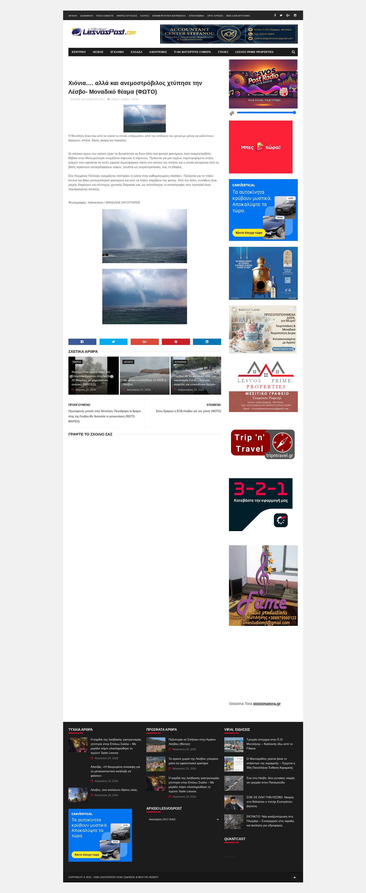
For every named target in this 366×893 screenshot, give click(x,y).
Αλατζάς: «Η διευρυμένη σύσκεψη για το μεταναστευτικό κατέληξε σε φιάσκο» (115, 771)
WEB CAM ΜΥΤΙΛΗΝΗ (238, 16)
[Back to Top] (294, 877)
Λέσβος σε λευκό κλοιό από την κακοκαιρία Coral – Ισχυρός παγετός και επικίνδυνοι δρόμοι (195, 380)
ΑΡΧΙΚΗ (72, 16)
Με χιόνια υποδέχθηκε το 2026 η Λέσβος (144, 382)
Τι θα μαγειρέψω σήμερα (192, 52)
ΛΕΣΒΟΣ (98, 52)
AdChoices (230, 857)
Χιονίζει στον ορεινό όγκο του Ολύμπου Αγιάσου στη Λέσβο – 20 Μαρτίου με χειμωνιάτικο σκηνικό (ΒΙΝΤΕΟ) (92, 378)
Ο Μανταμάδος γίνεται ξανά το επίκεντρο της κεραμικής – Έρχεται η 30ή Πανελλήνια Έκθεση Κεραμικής (271, 763)
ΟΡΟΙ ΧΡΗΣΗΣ (215, 16)
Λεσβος (125, 99)
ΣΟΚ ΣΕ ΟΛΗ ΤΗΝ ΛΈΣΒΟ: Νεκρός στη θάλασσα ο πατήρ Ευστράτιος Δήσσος (270, 801)
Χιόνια (135, 99)
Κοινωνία (180, 362)
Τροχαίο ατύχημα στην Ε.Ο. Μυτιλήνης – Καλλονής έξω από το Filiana (270, 744)
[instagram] (295, 15)
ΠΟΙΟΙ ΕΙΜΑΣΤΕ (105, 16)
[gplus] (288, 15)
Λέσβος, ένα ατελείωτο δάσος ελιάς (114, 789)
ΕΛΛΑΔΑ (136, 52)
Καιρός (115, 99)
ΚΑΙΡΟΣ (144, 16)
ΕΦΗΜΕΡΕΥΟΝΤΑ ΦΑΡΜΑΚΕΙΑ (169, 16)
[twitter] (281, 15)
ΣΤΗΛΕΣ (223, 52)
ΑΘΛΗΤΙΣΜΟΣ (158, 52)
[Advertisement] (263, 666)
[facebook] (275, 15)
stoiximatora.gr (267, 704)
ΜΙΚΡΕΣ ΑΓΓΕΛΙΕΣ (127, 16)
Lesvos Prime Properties (254, 52)
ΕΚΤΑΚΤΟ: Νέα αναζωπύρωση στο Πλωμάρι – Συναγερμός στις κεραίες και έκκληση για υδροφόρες (270, 821)
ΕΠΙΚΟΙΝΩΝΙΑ (196, 16)
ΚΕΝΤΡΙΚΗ (79, 52)
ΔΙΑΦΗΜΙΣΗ (86, 16)
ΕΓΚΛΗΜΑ (117, 52)
